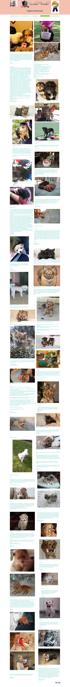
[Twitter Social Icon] (57, 682)
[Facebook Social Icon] (56, 682)
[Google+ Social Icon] (59, 682)
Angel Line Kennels (35, 11)
